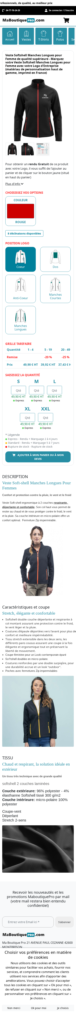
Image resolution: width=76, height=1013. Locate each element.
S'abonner (64, 922)
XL (27, 409)
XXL (45, 409)
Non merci (13, 1008)
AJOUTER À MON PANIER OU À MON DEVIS (40, 457)
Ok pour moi (38, 1008)
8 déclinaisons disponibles (24, 233)
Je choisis (63, 1008)
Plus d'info (13, 184)
